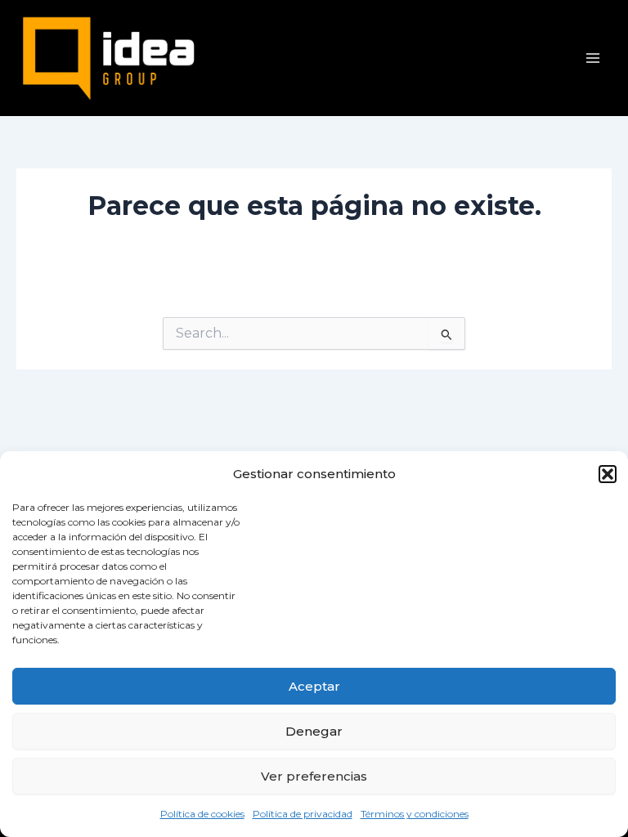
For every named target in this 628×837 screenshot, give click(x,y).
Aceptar (314, 686)
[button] (607, 474)
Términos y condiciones (415, 814)
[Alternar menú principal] (593, 58)
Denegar (314, 731)
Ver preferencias (314, 776)
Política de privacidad (302, 814)
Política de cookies (202, 814)
